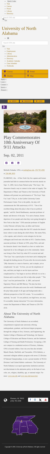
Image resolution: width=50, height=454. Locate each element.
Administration (12, 56)
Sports (3, 87)
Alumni (3, 90)
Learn (3, 82)
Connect (4, 85)
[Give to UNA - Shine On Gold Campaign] (25, 437)
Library (9, 11)
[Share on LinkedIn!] (19, 163)
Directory (10, 14)
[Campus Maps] (25, 425)
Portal (9, 9)
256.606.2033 (10, 173)
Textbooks (10, 66)
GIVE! (40, 101)
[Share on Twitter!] (7, 163)
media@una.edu (28, 170)
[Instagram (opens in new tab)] (35, 400)
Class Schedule (12, 63)
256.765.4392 (40, 170)
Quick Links (11, 1)
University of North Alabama (19, 31)
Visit (8, 4)
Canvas (9, 6)
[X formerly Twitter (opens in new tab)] (40, 400)
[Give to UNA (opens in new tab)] (25, 95)
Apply (3, 79)
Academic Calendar (13, 61)
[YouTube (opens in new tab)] (45, 400)
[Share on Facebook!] (13, 163)
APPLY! (14, 101)
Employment (11, 51)
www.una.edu (12, 376)
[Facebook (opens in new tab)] (30, 400)
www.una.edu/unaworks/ (29, 376)
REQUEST (27, 101)
